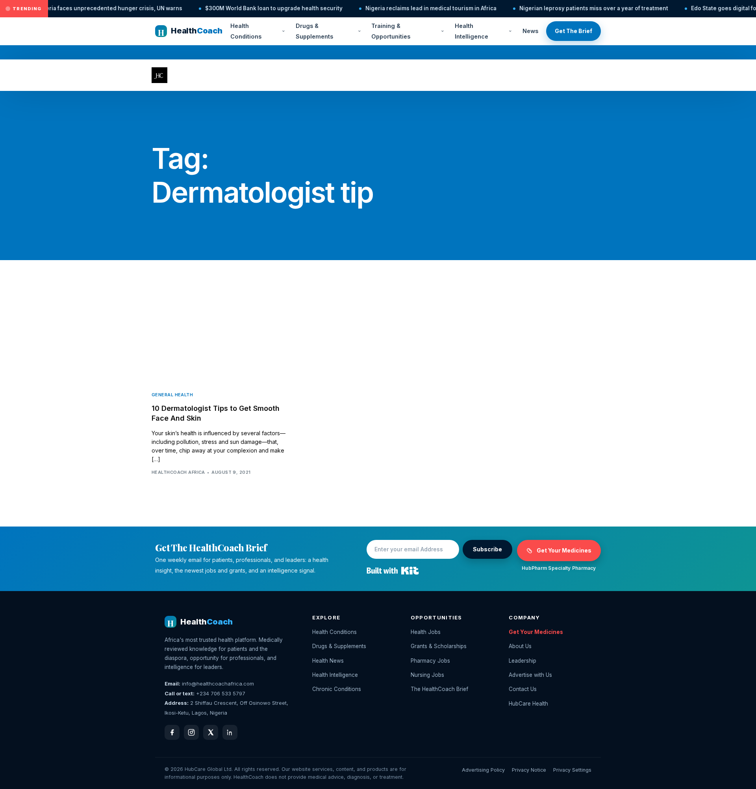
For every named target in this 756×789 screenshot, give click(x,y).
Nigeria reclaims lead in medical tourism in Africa (409, 8)
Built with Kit (393, 571)
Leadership (522, 661)
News (530, 31)
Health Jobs (426, 632)
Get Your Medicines (564, 550)
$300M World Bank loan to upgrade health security (252, 8)
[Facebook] (172, 732)
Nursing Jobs (427, 675)
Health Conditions (245, 31)
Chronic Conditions (336, 689)
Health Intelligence (471, 31)
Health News (328, 661)
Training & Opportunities (390, 31)
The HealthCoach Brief (439, 689)
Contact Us (523, 689)
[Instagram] (191, 732)
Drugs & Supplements (314, 31)
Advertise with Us (530, 675)
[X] (210, 732)
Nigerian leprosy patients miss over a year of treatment (572, 8)
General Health (172, 395)
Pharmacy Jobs (430, 661)
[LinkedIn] (229, 732)
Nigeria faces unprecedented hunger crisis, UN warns (88, 8)
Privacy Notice (529, 770)
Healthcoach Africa (178, 472)
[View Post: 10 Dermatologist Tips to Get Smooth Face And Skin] (220, 338)
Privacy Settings (572, 770)
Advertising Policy (483, 770)
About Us (520, 646)
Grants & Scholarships (439, 646)
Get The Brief (573, 31)
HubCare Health (528, 703)
